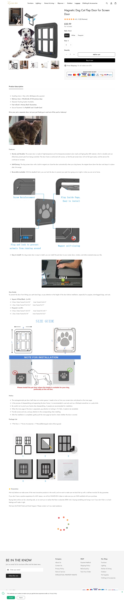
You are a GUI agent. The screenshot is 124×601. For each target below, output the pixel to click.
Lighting (38, 3)
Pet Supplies (105, 575)
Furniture (30, 3)
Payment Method (86, 563)
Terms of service (60, 572)
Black (67, 35)
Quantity (67, 50)
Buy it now (89, 60)
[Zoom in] (56, 12)
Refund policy (85, 569)
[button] (115, 3)
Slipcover (61, 3)
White (73, 35)
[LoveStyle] (12, 3)
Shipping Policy (85, 566)
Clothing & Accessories (89, 3)
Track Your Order (86, 572)
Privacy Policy (59, 569)
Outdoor (70, 3)
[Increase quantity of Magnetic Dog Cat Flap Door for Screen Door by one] (74, 54)
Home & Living (49, 3)
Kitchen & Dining (106, 569)
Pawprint (80, 35)
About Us (58, 563)
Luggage (77, 3)
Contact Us (58, 566)
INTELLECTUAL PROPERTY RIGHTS (66, 575)
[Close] (122, 592)
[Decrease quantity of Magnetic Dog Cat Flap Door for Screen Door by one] (66, 54)
